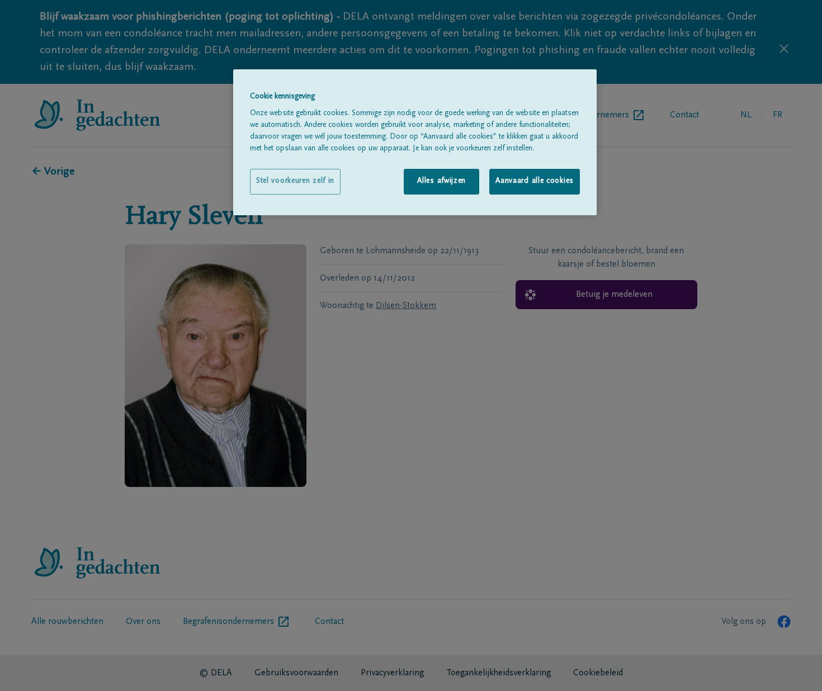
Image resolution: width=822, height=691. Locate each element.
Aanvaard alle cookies (534, 181)
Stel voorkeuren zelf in (295, 181)
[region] (415, 142)
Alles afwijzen (441, 181)
